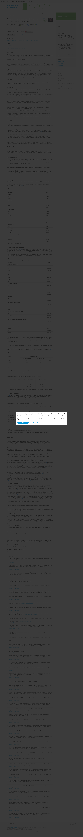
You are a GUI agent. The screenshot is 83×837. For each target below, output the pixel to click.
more (23, 416)
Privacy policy (45, 415)
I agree (23, 422)
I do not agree (35, 422)
